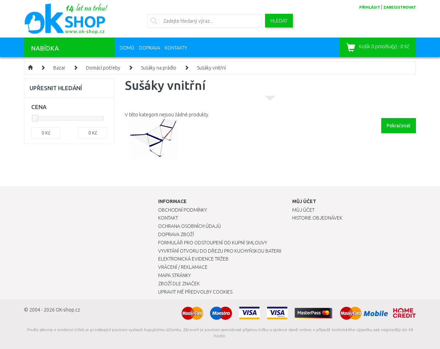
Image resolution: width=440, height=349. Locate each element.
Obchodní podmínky (182, 210)
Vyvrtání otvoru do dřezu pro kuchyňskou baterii (219, 251)
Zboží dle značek (179, 283)
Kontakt (168, 218)
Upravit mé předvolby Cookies (195, 292)
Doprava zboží (176, 234)
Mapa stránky (174, 275)
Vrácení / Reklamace (183, 267)
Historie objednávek (317, 218)
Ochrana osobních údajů (189, 226)
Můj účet (303, 210)
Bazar (59, 68)
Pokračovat (398, 125)
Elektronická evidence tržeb (193, 259)
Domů (127, 48)
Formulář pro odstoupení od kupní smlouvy (212, 242)
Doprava (149, 48)
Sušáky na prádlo (158, 68)
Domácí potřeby (103, 68)
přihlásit (369, 7)
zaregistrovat (399, 7)
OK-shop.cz (68, 310)
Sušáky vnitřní (211, 68)
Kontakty (176, 48)
